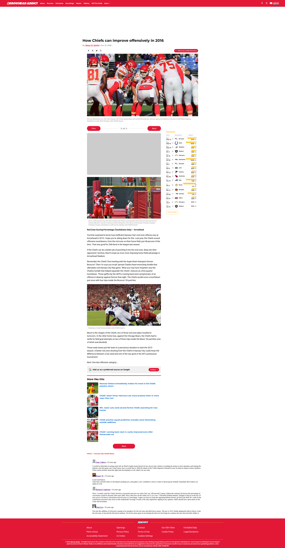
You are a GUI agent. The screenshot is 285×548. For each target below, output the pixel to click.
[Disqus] (147, 486)
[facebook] (262, 3)
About (89, 527)
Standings (70, 3)
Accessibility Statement (97, 536)
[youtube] (271, 3)
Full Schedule (172, 212)
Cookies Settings (145, 536)
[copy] (100, 50)
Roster (78, 3)
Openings (121, 527)
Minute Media (75, 542)
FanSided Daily (190, 527)
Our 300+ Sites (168, 527)
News (42, 3)
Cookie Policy (168, 532)
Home (89, 454)
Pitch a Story (92, 532)
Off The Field (97, 3)
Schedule (59, 3)
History (86, 3)
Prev (94, 128)
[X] (267, 3)
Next (154, 128)
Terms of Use (144, 532)
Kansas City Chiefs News (104, 454)
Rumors (50, 3)
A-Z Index (121, 536)
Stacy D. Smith (92, 45)
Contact (141, 527)
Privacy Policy (123, 532)
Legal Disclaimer (191, 532)
